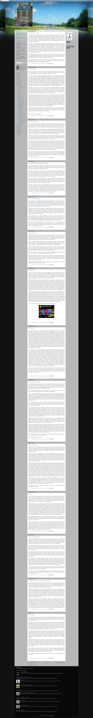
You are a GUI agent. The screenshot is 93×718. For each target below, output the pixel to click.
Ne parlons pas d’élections (24, 705)
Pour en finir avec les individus (34, 198)
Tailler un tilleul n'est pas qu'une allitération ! (27, 692)
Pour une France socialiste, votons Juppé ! (22, 697)
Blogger (52, 715)
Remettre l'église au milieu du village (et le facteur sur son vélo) (20, 34)
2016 (18, 127)
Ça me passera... (23, 700)
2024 (18, 75)
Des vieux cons (31, 328)
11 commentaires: (43, 658)
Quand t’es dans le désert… (20, 52)
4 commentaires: (43, 264)
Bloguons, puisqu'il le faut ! (20, 710)
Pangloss (17, 36)
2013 (18, 131)
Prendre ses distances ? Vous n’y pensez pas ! (23, 677)
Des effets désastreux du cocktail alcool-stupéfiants (38, 163)
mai (18, 95)
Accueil (46, 662)
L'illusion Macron (31, 270)
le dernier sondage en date (55, 545)
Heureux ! (30, 494)
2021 (18, 79)
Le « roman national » (32, 69)
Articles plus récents (32, 662)
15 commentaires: (43, 322)
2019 (18, 82)
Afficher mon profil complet (20, 70)
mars (19, 98)
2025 (18, 74)
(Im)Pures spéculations (21, 115)
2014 (18, 130)
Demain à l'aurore (19, 32)
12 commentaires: (43, 192)
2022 (18, 78)
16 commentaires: (43, 157)
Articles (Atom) (35, 664)
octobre (19, 88)
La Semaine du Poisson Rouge (34, 381)
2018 (18, 83)
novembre (19, 87)
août (19, 91)
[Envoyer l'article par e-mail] (47, 63)
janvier (19, 125)
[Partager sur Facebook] (51, 63)
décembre (19, 86)
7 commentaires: (43, 63)
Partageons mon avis (19, 37)
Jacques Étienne (34, 63)
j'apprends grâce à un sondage (43, 639)
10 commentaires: (43, 115)
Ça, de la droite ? (31, 615)
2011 (18, 134)
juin (18, 94)
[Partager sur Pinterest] (52, 63)
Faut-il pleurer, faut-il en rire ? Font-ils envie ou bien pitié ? (39, 580)
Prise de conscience (19, 46)
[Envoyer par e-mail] (48, 63)
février (19, 124)
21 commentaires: (43, 488)
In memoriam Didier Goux (20, 42)
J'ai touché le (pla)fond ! (33, 121)
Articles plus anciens (60, 662)
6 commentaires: (43, 574)
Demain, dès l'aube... (32, 233)
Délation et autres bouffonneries (34, 536)
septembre (20, 90)
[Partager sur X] (50, 63)
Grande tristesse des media (33, 33)
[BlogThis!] (49, 63)
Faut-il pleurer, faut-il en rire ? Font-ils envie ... (21, 121)
